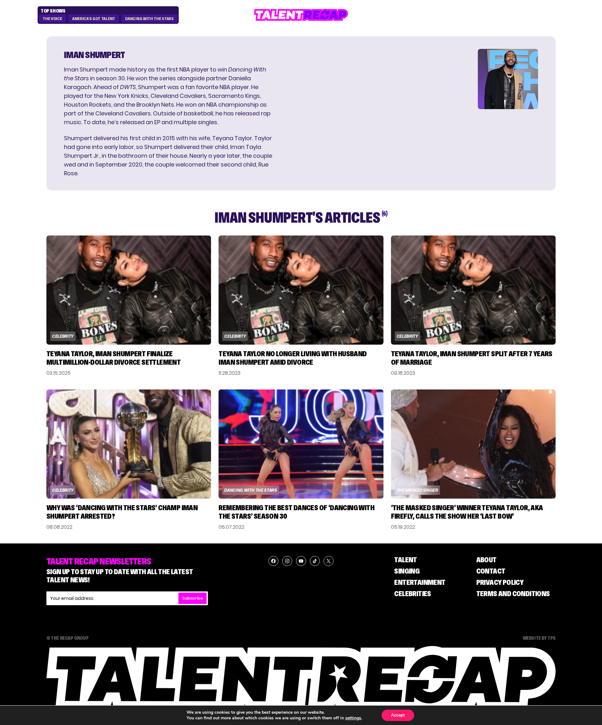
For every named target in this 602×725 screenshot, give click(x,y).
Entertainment (419, 582)
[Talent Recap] (301, 15)
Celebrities (412, 593)
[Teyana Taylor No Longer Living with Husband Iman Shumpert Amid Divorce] (301, 290)
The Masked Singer (417, 490)
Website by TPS (539, 638)
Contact (490, 571)
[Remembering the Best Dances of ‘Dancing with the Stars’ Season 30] (301, 444)
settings (353, 718)
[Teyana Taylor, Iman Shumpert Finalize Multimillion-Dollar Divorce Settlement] (128, 290)
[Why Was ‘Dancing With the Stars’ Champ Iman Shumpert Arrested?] (128, 444)
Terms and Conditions (513, 593)
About (486, 559)
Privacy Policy (500, 582)
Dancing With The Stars (149, 19)
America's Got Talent (93, 19)
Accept (398, 715)
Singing (407, 571)
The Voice (52, 19)
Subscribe (192, 598)
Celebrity (63, 336)
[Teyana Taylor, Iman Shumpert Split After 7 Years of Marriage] (473, 290)
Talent (405, 559)
